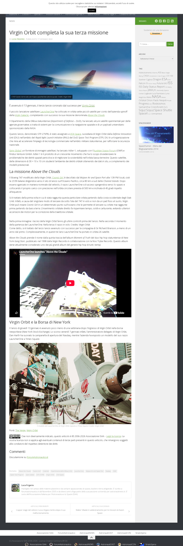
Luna (167, 93)
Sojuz (142, 110)
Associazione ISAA (45, 533)
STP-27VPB (40, 475)
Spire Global (15, 150)
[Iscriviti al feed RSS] (172, 21)
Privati (169, 100)
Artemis (154, 73)
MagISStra (142, 97)
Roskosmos (158, 103)
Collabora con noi (127, 14)
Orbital (142, 100)
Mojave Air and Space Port (94, 471)
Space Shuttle (163, 110)
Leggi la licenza (113, 436)
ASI (159, 72)
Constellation (153, 76)
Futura (160, 83)
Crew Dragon (161, 76)
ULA (149, 114)
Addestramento (145, 72)
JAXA (150, 90)
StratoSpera (140, 533)
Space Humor (94, 14)
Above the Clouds (96, 115)
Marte (149, 97)
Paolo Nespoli (159, 100)
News (12, 21)
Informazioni (101, 6)
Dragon (157, 79)
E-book (25, 14)
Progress (144, 103)
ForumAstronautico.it (37, 457)
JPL (154, 90)
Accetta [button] (92, 10)
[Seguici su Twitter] (160, 21)
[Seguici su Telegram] (156, 21)
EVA (169, 80)
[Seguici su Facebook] (164, 21)
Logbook (148, 93)
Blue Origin (166, 73)
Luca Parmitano (158, 93)
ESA (164, 79)
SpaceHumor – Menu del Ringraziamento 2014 (150, 147)
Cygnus (149, 79)
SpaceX (143, 113)
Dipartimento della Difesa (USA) (61, 471)
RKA (150, 104)
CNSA (146, 75)
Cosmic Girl (57, 177)
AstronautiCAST (106, 533)
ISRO (165, 83)
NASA (156, 96)
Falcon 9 (143, 83)
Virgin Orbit (88, 105)
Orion (150, 100)
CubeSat (46, 471)
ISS (170, 82)
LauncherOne (47, 111)
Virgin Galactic (22, 115)
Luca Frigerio (18, 39)
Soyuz (150, 110)
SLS (165, 107)
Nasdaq (108, 471)
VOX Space (75, 133)
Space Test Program (17, 475)
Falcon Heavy (152, 83)
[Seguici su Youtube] (168, 21)
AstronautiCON (124, 533)
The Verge (20, 430)
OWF (114, 471)
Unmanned (156, 113)
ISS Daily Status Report (152, 86)
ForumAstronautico (66, 533)
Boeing (141, 76)
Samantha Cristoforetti (151, 106)
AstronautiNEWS (87, 533)
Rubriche (13, 14)
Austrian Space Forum (104, 150)
